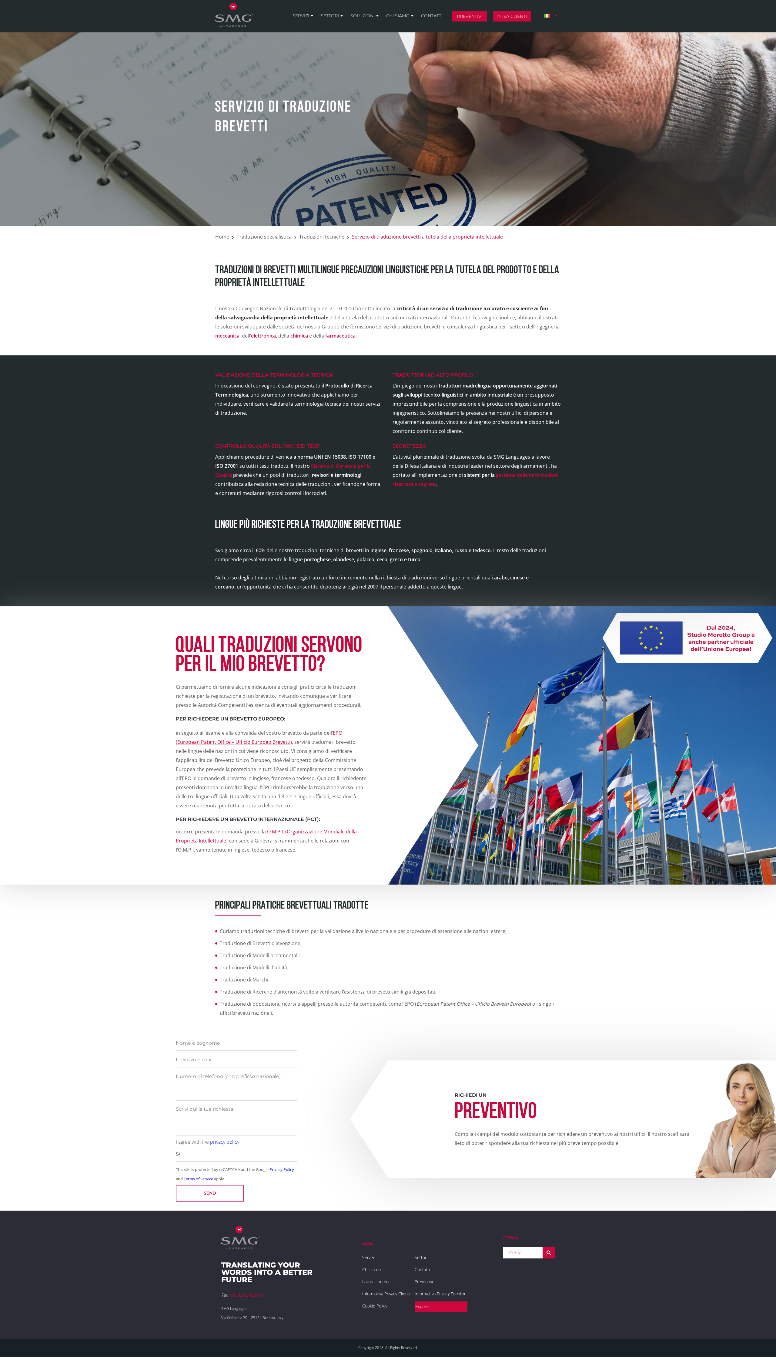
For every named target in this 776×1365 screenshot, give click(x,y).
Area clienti (512, 16)
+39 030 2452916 (246, 1295)
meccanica (227, 335)
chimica (299, 335)
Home (222, 236)
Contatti (432, 15)
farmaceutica (340, 335)
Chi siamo (398, 15)
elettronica (263, 335)
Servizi (301, 15)
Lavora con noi (376, 1281)
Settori (330, 15)
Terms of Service (198, 1179)
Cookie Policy (374, 1306)
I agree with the (207, 1142)
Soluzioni (362, 15)
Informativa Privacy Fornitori (441, 1294)
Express (422, 1306)
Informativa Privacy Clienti (386, 1294)
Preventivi (470, 16)
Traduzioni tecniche (321, 236)
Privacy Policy (281, 1169)
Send (210, 1193)
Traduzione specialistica (264, 236)
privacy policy (224, 1142)
